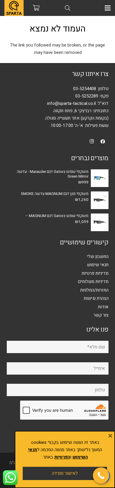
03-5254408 (84, 88)
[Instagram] (92, 141)
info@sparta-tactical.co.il (71, 103)
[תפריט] (107, 8)
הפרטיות (62, 457)
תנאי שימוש (98, 265)
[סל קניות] (36, 8)
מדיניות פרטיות (95, 273)
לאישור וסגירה (65, 473)
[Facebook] (103, 141)
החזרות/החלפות (94, 290)
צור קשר (101, 315)
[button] (67, 8)
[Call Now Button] (101, 475)
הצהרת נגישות (96, 298)
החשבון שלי (98, 256)
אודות (103, 307)
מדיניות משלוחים (93, 281)
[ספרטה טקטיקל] (14, 8)
